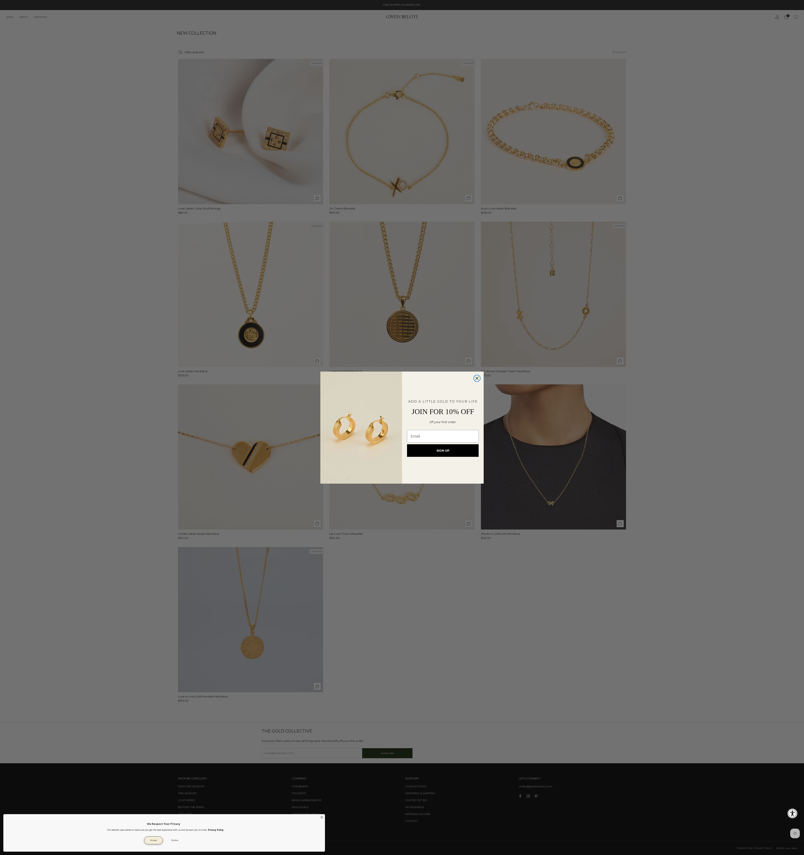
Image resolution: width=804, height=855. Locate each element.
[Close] (322, 817)
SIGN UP (443, 450)
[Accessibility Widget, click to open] (792, 813)
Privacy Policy (216, 829)
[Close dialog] (477, 378)
